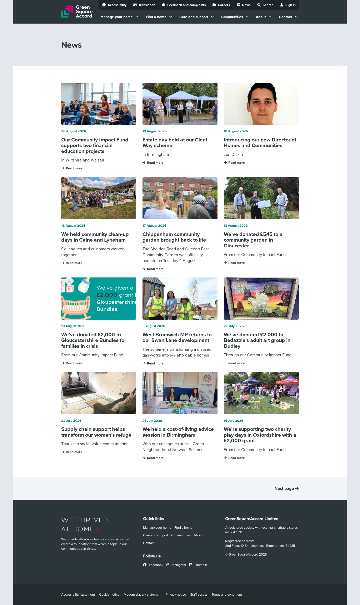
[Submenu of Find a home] (170, 16)
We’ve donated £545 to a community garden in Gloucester (253, 240)
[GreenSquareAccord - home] (76, 11)
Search (268, 5)
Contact (285, 16)
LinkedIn (200, 564)
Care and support (193, 16)
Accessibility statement (78, 594)
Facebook (155, 564)
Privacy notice (176, 594)
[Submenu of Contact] (296, 16)
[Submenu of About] (270, 16)
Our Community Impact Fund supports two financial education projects (94, 145)
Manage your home (116, 16)
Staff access (199, 594)
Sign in (290, 5)
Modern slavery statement (142, 594)
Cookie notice (109, 594)
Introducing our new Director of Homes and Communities (260, 142)
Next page (285, 488)
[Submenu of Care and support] (212, 16)
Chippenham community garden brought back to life (174, 237)
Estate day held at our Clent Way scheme (174, 142)
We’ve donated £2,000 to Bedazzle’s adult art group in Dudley (257, 340)
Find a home (156, 16)
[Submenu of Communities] (247, 16)
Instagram (178, 564)
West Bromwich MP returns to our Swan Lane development (177, 337)
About (261, 16)
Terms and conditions (227, 594)
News (246, 5)
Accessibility (117, 5)
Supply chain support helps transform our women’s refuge (96, 432)
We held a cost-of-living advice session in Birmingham (178, 432)
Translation (147, 5)
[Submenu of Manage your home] (136, 16)
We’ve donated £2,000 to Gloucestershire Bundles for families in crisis (93, 340)
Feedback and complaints (186, 5)
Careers (224, 5)
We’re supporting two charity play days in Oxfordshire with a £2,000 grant (260, 435)
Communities (232, 16)
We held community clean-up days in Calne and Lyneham (95, 237)
